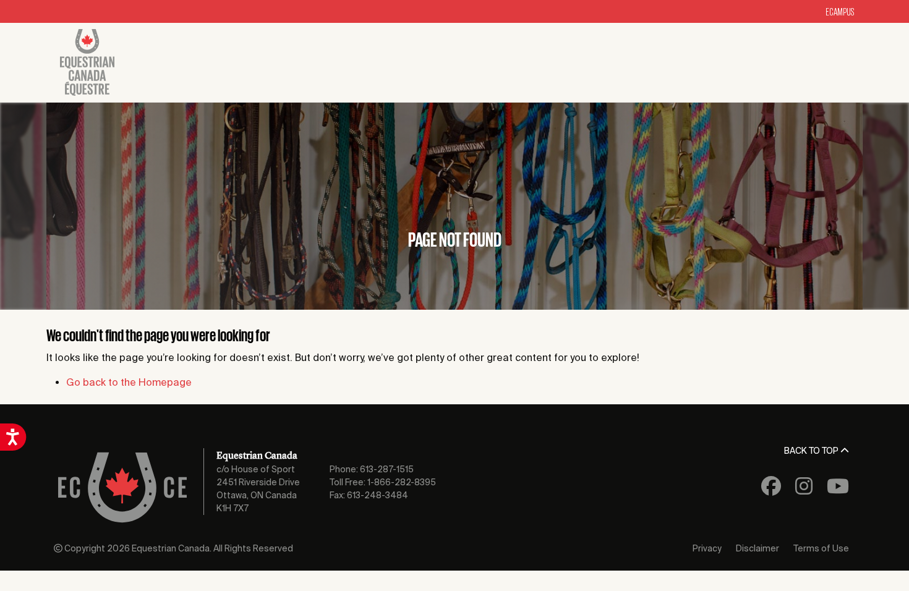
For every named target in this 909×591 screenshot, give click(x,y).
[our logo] (87, 62)
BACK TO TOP (812, 451)
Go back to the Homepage (129, 382)
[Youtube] (838, 490)
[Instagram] (804, 490)
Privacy (707, 548)
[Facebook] (771, 490)
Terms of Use (821, 548)
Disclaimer (757, 548)
